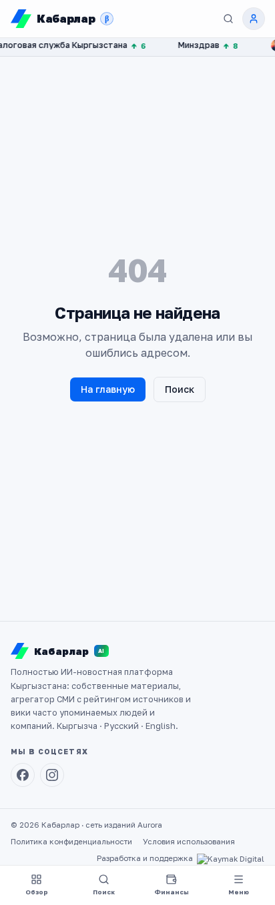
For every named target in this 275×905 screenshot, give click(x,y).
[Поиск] (228, 18)
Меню (238, 892)
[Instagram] (52, 775)
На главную (108, 389)
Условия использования (189, 841)
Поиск (179, 389)
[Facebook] (23, 775)
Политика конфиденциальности (71, 841)
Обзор (36, 892)
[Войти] (253, 18)
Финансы (171, 892)
